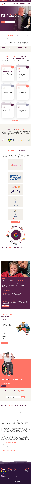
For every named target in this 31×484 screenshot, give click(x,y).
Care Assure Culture (27, 472)
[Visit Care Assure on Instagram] (14, 482)
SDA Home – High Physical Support (12, 0)
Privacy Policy (26, 476)
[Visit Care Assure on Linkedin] (16, 482)
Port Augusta (20, 474)
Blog (15, 470)
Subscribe (22, 397)
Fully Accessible (10, 470)
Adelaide (20, 470)
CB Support (9, 478)
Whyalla (20, 475)
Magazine (15, 476)
